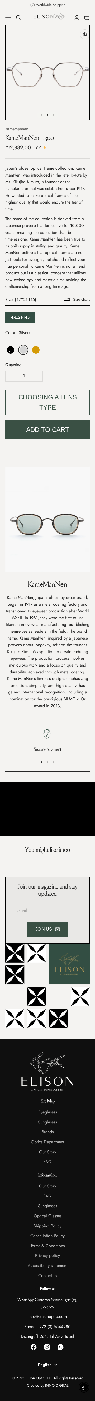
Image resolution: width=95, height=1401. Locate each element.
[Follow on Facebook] (34, 1347)
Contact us (47, 1276)
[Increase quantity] (35, 376)
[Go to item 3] (53, 115)
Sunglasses (47, 1122)
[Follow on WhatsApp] (61, 1347)
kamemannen (16, 129)
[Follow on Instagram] (47, 1347)
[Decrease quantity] (12, 376)
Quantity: (13, 365)
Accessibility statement (47, 1266)
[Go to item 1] (41, 115)
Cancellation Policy (47, 1236)
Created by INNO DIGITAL (47, 1385)
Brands (48, 1132)
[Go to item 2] (47, 115)
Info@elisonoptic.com (47, 1317)
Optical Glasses (47, 1216)
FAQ (48, 1162)
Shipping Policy (47, 1226)
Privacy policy (47, 1255)
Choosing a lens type (47, 402)
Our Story (47, 1152)
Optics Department (47, 1142)
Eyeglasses (47, 1112)
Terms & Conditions (48, 1246)
